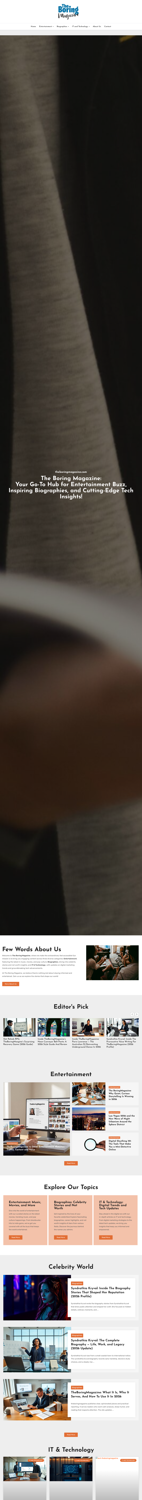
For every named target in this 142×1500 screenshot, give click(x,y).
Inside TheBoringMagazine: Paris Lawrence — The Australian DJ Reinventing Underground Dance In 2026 (86, 1043)
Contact (107, 26)
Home (33, 26)
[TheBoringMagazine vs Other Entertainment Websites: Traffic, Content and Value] (36, 1119)
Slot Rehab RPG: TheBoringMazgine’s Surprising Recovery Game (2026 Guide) (18, 1041)
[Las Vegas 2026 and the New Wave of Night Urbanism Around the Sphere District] (88, 1118)
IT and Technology (80, 26)
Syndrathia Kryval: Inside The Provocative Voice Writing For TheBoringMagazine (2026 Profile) (121, 1043)
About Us (97, 26)
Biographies (62, 26)
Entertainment (45, 26)
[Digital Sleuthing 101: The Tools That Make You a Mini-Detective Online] (88, 1144)
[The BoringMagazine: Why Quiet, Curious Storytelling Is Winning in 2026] (88, 1093)
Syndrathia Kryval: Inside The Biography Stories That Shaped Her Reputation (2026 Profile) (100, 1292)
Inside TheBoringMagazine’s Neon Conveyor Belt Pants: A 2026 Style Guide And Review (52, 1041)
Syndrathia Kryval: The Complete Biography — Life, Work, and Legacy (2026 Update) (97, 1344)
